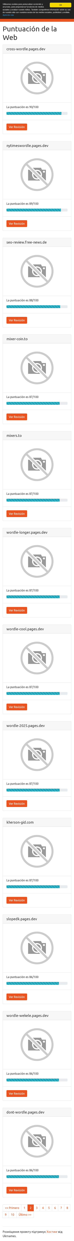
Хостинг (52, 1231)
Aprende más (8, 15)
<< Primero (12, 1207)
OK (60, 5)
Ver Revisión (17, 127)
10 (12, 1214)
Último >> (25, 1214)
